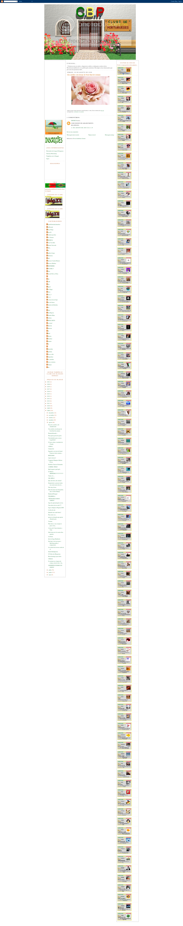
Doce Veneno (50, 237)
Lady (48, 279)
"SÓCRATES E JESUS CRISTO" (54, 499)
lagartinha (49, 352)
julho (50, 570)
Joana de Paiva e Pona (52, 274)
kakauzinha (50, 349)
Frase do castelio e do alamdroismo (53, 425)
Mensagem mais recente (73, 135)
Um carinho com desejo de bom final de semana (55, 430)
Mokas (48, 292)
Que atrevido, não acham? (55, 480)
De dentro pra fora (51, 235)
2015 (48, 394)
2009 (48, 408)
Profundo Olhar (51, 315)
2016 (48, 391)
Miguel (49, 287)
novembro (51, 415)
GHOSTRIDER (51, 266)
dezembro (51, 413)
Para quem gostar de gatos (55, 435)
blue (48, 344)
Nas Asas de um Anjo (52, 300)
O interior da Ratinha (52, 305)
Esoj (48, 250)
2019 (48, 386)
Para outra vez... (52, 515)
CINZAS (50, 559)
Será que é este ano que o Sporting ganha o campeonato (54, 543)
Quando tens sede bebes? (54, 512)
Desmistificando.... (53, 433)
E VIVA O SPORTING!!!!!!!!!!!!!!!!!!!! (55, 472)
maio (50, 575)
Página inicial (92, 135)
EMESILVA (50, 240)
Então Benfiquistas (53, 551)
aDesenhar (49, 339)
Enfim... (49, 248)
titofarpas (49, 365)
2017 (48, 389)
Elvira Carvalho (51, 242)
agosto (50, 422)
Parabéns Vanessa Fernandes (55, 464)
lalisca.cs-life (50, 354)
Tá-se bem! (49, 323)
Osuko (48, 310)
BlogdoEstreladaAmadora (53, 224)
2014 (48, 396)
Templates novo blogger (52, 156)
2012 (48, 401)
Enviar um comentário (72, 132)
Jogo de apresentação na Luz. (55, 503)
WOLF (48, 333)
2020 (48, 384)
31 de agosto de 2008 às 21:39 (82, 128)
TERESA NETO (51, 320)
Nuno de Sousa (51, 302)
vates (48, 367)
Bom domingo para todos (54, 556)
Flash (48, 258)
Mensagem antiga (109, 135)
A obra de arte (51, 510)
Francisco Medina (51, 263)
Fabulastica (50, 255)
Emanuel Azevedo (51, 245)
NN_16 (49, 297)
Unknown (49, 326)
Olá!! (48, 307)
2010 (48, 406)
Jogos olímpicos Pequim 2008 (56, 507)
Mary (48, 284)
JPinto (48, 271)
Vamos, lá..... (51, 476)
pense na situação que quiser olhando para (55, 518)
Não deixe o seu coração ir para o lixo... (55, 524)
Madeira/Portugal (52, 494)
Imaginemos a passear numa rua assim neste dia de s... (55, 484)
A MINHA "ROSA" (53, 467)
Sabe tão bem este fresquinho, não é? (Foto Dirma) (55, 490)
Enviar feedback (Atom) (79, 138)
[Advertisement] (52, 89)
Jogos (47, 158)
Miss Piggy (50, 289)
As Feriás (50, 536)
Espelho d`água (51, 253)
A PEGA (50, 446)
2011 (48, 403)
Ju (47, 276)
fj (47, 346)
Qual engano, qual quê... (54, 469)
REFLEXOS (51, 455)
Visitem (50, 521)
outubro (51, 417)
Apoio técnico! (52, 458)
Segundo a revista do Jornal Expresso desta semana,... (55, 452)
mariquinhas (50, 357)
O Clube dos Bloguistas (54, 554)
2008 (48, 410)
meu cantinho (50, 359)
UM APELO (51, 478)
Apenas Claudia (79, 111)
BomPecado (50, 227)
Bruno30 (49, 232)
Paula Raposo (50, 313)
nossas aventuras (51, 362)
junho (50, 572)
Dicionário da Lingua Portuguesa (54, 151)
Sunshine (49, 318)
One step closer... (52, 487)
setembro (51, 420)
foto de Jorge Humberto (54, 539)
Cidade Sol (51, 449)
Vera (48, 331)
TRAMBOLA (51, 496)
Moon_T (49, 294)
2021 (48, 382)
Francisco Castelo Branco (53, 261)
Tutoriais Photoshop (51, 153)
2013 (48, 398)
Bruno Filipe (50, 229)
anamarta (49, 341)
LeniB (48, 281)
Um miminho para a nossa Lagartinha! (54, 439)
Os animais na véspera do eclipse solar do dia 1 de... (55, 562)
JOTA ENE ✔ (50, 268)
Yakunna (49, 336)
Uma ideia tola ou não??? (54, 505)
